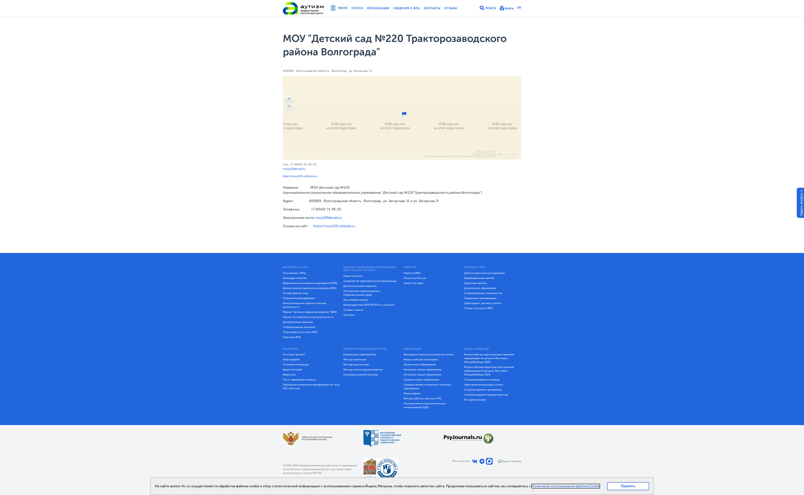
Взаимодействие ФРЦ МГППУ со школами (368, 304)
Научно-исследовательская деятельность (308, 317)
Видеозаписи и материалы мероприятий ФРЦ (310, 283)
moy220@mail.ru (294, 169)
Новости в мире (413, 283)
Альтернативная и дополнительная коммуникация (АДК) (425, 405)
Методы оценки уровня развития (363, 369)
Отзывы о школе (353, 309)
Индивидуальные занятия (479, 278)
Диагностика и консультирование (484, 273)
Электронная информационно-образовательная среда (362, 293)
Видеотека (289, 374)
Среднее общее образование (421, 379)
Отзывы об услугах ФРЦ (478, 308)
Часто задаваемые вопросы (299, 379)
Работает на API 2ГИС (486, 152)
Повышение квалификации (299, 298)
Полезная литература (296, 364)
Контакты (432, 8)
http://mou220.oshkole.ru (300, 176)
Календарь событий (295, 278)
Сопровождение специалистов (483, 293)
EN (519, 7)
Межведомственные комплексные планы (429, 354)
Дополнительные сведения (359, 286)
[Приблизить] (289, 98)
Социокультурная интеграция (482, 379)
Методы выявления (354, 359)
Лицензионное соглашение (484, 154)
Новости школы (353, 276)
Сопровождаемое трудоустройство (486, 394)
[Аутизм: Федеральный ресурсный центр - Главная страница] (303, 8)
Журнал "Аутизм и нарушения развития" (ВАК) (310, 312)
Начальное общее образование (423, 369)
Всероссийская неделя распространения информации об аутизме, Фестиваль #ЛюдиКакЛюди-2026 (489, 358)
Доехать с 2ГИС (509, 154)
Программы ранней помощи (360, 374)
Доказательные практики (298, 322)
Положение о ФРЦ (294, 273)
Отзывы (450, 8)
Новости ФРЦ (412, 273)
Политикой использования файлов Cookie (566, 486)
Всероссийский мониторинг (421, 359)
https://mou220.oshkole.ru (334, 226)
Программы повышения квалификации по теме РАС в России (311, 386)
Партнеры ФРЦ (292, 337)
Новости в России (415, 278)
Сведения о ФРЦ (406, 8)
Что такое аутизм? (294, 354)
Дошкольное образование (480, 288)
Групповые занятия (475, 283)
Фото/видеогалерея (355, 299)
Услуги (357, 8)
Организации (378, 8)
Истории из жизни (475, 399)
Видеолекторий (292, 369)
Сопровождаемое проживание (483, 389)
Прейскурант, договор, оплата (482, 303)
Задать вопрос (801, 204)
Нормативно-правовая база (359, 354)
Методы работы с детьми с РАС (423, 398)
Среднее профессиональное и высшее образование (427, 386)
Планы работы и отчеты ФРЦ (300, 332)
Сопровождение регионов (299, 327)
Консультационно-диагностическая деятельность (304, 305)
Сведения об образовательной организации (369, 281)
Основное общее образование (422, 374)
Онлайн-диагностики (295, 293)
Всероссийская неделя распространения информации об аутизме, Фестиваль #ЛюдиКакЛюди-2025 (489, 371)
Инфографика (291, 359)
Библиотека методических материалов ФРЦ (309, 288)
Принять (628, 486)
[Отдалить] (289, 106)
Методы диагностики (356, 364)
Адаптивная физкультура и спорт (483, 384)
